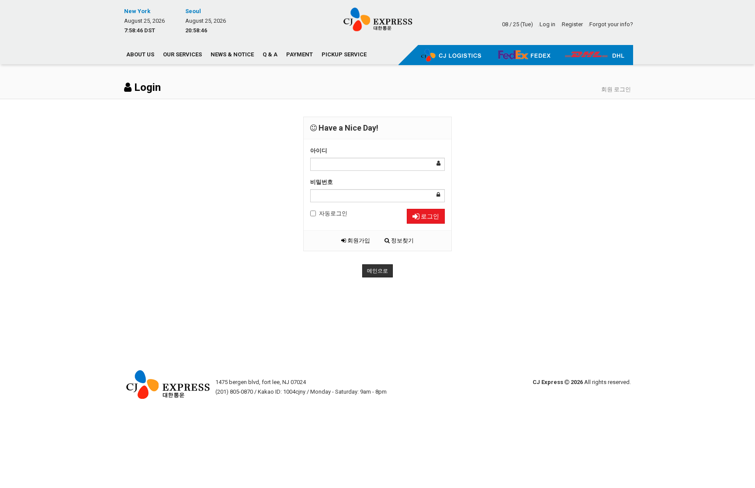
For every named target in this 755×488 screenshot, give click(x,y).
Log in (547, 24)
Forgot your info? (611, 24)
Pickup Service (344, 54)
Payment (299, 54)
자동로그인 (333, 213)
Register (572, 24)
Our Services (182, 54)
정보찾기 (402, 240)
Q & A (270, 54)
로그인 (429, 216)
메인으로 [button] (377, 271)
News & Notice (232, 54)
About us (140, 54)
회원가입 (358, 240)
